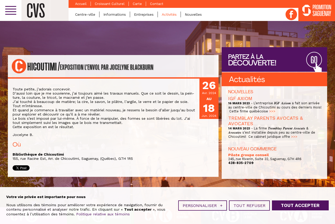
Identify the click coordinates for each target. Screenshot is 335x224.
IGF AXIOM (240, 98)
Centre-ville (85, 14)
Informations (114, 14)
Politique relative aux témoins (103, 214)
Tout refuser (249, 205)
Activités (169, 14)
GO (314, 60)
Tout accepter (300, 205)
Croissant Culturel (110, 4)
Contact (156, 4)
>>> (272, 111)
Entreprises (144, 14)
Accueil (81, 4)
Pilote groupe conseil (248, 155)
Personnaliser (202, 205)
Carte (137, 4)
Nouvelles (193, 14)
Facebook (291, 14)
